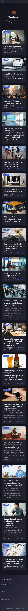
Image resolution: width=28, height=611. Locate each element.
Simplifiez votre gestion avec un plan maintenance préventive (13, 76)
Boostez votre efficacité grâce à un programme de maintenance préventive (13, 247)
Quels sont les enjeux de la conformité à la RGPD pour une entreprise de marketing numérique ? (13, 562)
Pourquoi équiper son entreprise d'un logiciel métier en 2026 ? (13, 275)
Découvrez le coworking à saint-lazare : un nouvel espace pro (13, 164)
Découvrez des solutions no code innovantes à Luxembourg (13, 103)
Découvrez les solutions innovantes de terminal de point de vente (13, 406)
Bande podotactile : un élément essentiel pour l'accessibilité (13, 302)
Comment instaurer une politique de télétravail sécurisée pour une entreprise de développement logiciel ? (14, 343)
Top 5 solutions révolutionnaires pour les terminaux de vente (13, 219)
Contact (3, 602)
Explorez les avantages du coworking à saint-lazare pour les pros (13, 444)
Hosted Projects (6, 580)
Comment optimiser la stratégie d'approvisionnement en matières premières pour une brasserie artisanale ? (14, 376)
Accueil (11, 6)
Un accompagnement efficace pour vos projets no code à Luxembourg (13, 48)
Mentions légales (5, 599)
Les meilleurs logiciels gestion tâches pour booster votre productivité (13, 522)
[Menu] (25, 1)
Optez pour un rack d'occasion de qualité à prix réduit (13, 191)
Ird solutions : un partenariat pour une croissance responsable (13, 483)
